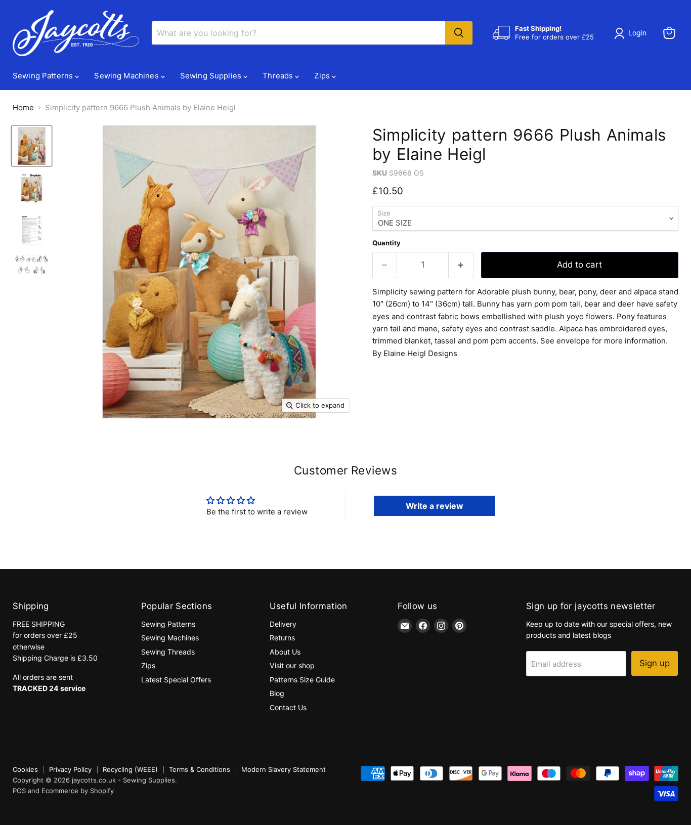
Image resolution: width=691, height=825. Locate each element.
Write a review (434, 506)
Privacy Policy (70, 769)
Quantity (386, 243)
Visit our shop (292, 665)
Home (23, 107)
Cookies (25, 769)
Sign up (654, 663)
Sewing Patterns (44, 75)
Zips (323, 75)
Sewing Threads (168, 651)
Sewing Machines (127, 75)
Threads (279, 75)
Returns (282, 637)
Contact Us (288, 707)
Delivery (283, 624)
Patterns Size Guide (302, 679)
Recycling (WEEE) (130, 769)
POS (19, 791)
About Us (285, 651)
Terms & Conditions (199, 769)
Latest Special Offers (176, 679)
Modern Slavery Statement (283, 769)
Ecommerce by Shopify (77, 791)
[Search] (458, 33)
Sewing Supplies (211, 75)
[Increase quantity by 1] (461, 265)
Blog (277, 693)
